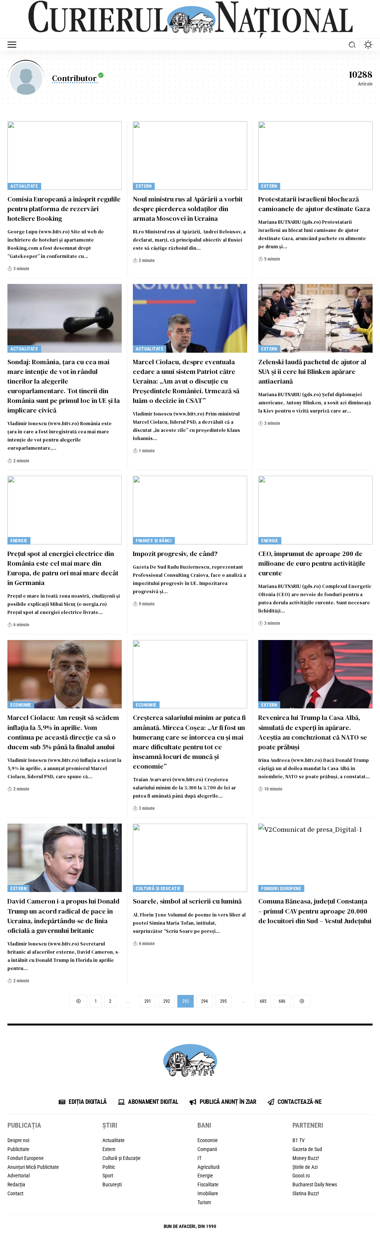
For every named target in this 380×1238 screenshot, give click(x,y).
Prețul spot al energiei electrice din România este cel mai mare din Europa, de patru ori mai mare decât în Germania (62, 568)
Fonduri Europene (281, 888)
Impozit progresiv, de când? (175, 553)
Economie (20, 705)
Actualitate (24, 186)
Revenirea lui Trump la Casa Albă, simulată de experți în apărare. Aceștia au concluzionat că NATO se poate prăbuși (312, 732)
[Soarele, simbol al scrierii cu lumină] (190, 858)
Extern (144, 186)
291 (147, 1001)
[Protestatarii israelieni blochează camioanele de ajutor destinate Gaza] (315, 155)
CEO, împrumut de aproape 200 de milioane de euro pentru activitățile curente (312, 563)
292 (166, 1001)
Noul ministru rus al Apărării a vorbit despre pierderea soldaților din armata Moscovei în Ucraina (188, 208)
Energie (18, 540)
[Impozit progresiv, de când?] (190, 510)
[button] (13, 44)
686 (282, 1001)
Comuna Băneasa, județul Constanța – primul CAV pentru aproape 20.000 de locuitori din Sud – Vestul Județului (314, 910)
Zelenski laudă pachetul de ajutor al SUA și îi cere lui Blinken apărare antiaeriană (312, 371)
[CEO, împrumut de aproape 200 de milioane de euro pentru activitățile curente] (315, 510)
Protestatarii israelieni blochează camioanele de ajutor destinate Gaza (314, 203)
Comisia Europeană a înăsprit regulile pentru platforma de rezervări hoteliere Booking (64, 208)
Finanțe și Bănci (153, 540)
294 (204, 1001)
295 (223, 1001)
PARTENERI (307, 1125)
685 (263, 1001)
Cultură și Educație (158, 888)
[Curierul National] (190, 19)
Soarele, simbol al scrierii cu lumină (187, 901)
